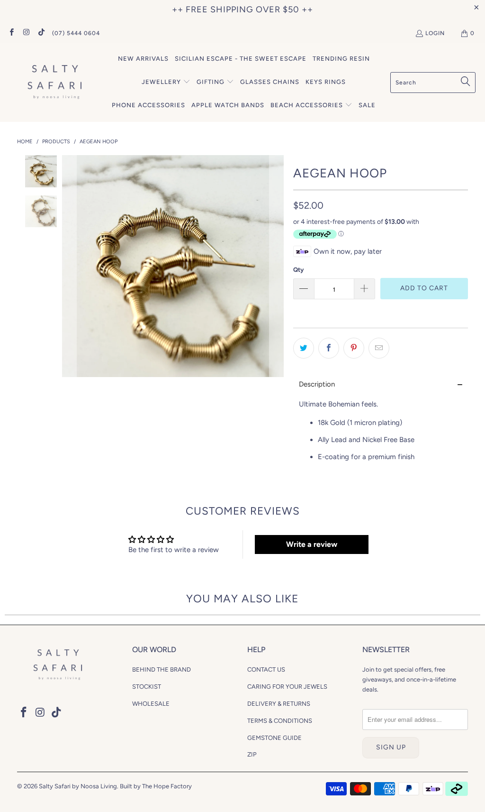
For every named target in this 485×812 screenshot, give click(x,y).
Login (435, 33)
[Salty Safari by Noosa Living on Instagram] (26, 33)
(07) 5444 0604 (76, 33)
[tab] (380, 384)
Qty (298, 269)
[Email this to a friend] (378, 348)
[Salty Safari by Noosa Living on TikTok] (41, 33)
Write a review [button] (311, 544)
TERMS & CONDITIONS (279, 720)
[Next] (276, 266)
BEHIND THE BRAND (161, 669)
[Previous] (69, 266)
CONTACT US (266, 669)
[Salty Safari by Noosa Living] (53, 82)
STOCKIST (146, 686)
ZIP (252, 754)
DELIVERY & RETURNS (278, 703)
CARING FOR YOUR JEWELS (287, 686)
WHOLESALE (151, 703)
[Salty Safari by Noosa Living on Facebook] (11, 33)
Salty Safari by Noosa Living (78, 786)
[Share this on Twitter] (303, 348)
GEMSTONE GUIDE (274, 737)
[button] (166, 82)
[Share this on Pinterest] (353, 348)
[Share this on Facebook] (328, 348)
